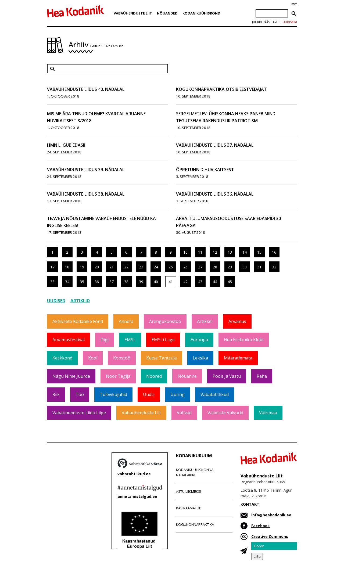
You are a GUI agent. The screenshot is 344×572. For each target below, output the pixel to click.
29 (230, 266)
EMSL (130, 340)
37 (111, 281)
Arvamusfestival (68, 340)
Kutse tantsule (161, 358)
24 (156, 266)
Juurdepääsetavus (266, 22)
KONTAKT (250, 504)
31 (259, 266)
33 (52, 281)
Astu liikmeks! (188, 491)
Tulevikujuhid (113, 394)
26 (185, 266)
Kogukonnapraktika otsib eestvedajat (221, 89)
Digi (105, 340)
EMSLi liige (163, 340)
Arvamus (237, 321)
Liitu (257, 556)
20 (97, 266)
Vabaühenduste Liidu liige (79, 413)
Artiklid (80, 301)
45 (230, 281)
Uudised (56, 301)
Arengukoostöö (165, 321)
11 (200, 252)
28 (215, 266)
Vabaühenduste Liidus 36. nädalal (214, 194)
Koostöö (121, 358)
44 (215, 281)
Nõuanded (167, 13)
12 (215, 252)
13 (230, 252)
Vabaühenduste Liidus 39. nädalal (85, 169)
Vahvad (184, 413)
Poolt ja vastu (227, 376)
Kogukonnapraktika (195, 524)
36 (97, 281)
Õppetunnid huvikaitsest (205, 169)
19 (82, 266)
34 (67, 281)
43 (200, 281)
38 (126, 281)
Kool (92, 358)
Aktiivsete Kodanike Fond (77, 321)
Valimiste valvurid (225, 413)
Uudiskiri (290, 22)
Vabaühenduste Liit (133, 13)
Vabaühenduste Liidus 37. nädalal (214, 145)
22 (126, 266)
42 (185, 281)
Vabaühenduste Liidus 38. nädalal (85, 194)
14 (244, 252)
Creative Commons (269, 536)
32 (274, 266)
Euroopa (199, 340)
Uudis (149, 394)
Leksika (200, 358)
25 (171, 266)
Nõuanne (187, 376)
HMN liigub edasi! (66, 145)
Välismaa (268, 413)
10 (185, 252)
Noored (154, 376)
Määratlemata (238, 358)
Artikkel (205, 321)
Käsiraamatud (189, 508)
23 (141, 266)
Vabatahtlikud (214, 394)
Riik (56, 394)
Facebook (260, 525)
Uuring (177, 394)
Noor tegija (118, 376)
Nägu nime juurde (71, 376)
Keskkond (62, 358)
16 (274, 252)
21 (111, 266)
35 (82, 281)
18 (67, 266)
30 (244, 266)
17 (52, 266)
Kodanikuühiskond (201, 13)
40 (156, 281)
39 (141, 281)
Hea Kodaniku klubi (243, 340)
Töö (80, 394)
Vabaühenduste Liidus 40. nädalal (85, 89)
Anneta (126, 321)
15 (259, 252)
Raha (262, 376)
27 (200, 266)
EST (294, 4)
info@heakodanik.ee (271, 514)
